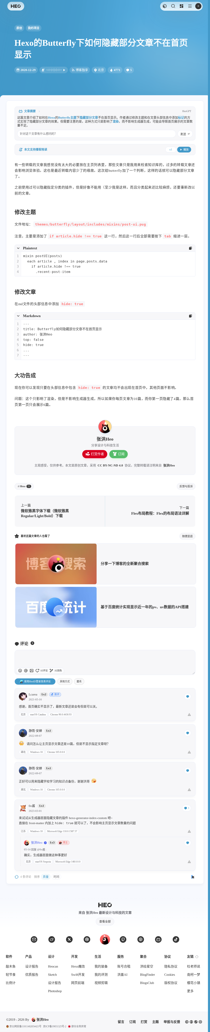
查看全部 (105, 921)
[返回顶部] (105, 939)
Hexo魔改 (78, 966)
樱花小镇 (193, 983)
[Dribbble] (87, 939)
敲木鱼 (11, 966)
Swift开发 (78, 974)
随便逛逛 (187, 536)
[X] (69, 939)
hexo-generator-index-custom (88, 818)
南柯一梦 (193, 974)
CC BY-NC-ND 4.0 (110, 465)
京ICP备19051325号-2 (54, 1026)
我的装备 (101, 966)
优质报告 (31, 974)
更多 (190, 991)
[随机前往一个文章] (164, 6)
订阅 (121, 454)
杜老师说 (193, 966)
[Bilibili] (158, 939)
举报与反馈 (172, 1022)
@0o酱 (41, 849)
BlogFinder (147, 974)
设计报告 (31, 966)
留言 (121, 1022)
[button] (189, 6)
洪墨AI (122, 974)
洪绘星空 (146, 966)
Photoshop (55, 991)
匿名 (79, 681)
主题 (155, 1022)
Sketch (52, 974)
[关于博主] (105, 426)
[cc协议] (193, 1021)
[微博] (51, 939)
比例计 (11, 983)
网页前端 (77, 983)
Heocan (53, 966)
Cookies (169, 974)
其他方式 (65, 681)
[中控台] (181, 6)
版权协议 (170, 983)
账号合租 (123, 966)
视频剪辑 (101, 983)
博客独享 (82, 70)
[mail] (34, 939)
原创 (19, 28)
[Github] (123, 939)
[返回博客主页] (16, 6)
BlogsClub (147, 983)
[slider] (193, 673)
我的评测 (101, 974)
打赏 (144, 1022)
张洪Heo (169, 465)
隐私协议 (170, 966)
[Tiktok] (176, 939)
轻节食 (11, 974)
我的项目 (33, 28)
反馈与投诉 (186, 486)
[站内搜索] (173, 6)
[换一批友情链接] (197, 956)
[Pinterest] (140, 939)
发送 (183, 134)
